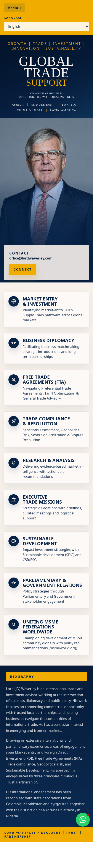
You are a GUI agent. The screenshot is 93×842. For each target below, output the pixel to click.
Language (13, 18)
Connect (23, 269)
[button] (83, 820)
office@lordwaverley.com (31, 258)
